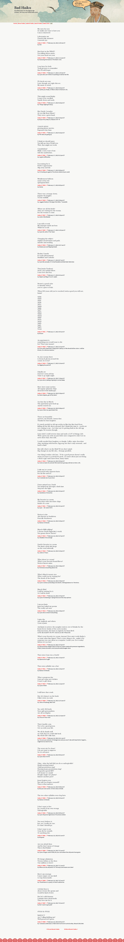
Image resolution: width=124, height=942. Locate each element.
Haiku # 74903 (42, 798)
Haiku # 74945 (42, 88)
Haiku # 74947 (42, 58)
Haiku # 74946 (42, 73)
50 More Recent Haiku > (71, 929)
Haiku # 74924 (42, 461)
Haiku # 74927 (42, 378)
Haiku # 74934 (42, 245)
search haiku (38, 23)
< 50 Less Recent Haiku (52, 929)
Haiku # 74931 (42, 332)
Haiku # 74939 (42, 185)
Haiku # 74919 (42, 536)
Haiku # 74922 (42, 491)
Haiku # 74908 (42, 715)
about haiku (21, 23)
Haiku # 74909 (42, 700)
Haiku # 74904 (42, 787)
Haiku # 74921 (42, 506)
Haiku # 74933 (42, 260)
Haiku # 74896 (42, 922)
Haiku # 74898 (42, 880)
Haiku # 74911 (42, 669)
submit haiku (30, 23)
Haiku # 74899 (42, 865)
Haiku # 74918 (42, 551)
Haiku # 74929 (42, 363)
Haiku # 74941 (42, 155)
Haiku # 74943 (42, 118)
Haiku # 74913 (42, 645)
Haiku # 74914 (42, 611)
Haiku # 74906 (42, 738)
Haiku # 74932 (42, 275)
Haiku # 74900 (42, 850)
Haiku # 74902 (42, 813)
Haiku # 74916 (42, 581)
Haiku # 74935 (42, 230)
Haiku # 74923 (42, 476)
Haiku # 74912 (42, 657)
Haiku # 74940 (42, 170)
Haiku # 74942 (42, 133)
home (15, 23)
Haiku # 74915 (42, 596)
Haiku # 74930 (42, 347)
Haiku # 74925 (42, 408)
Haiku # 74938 (42, 200)
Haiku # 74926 (42, 393)
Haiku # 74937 (42, 215)
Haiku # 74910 (42, 684)
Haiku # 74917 (42, 566)
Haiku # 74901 (42, 835)
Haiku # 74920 (42, 521)
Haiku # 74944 (42, 103)
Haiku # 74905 (42, 755)
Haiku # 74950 (42, 43)
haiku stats (47, 23)
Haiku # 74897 (42, 903)
